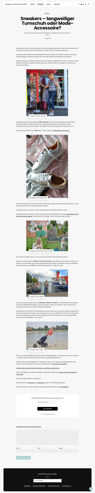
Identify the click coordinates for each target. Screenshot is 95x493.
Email (39, 448)
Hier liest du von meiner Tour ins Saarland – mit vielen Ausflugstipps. (38, 368)
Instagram (31, 383)
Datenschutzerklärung (50, 414)
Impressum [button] (27, 486)
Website (61, 448)
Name (18, 448)
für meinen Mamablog (60, 364)
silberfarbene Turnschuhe (61, 130)
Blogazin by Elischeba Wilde (16, 4)
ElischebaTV (64, 387)
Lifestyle (47, 13)
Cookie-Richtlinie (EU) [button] (53, 486)
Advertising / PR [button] (66, 486)
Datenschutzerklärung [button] (39, 486)
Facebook (41, 383)
